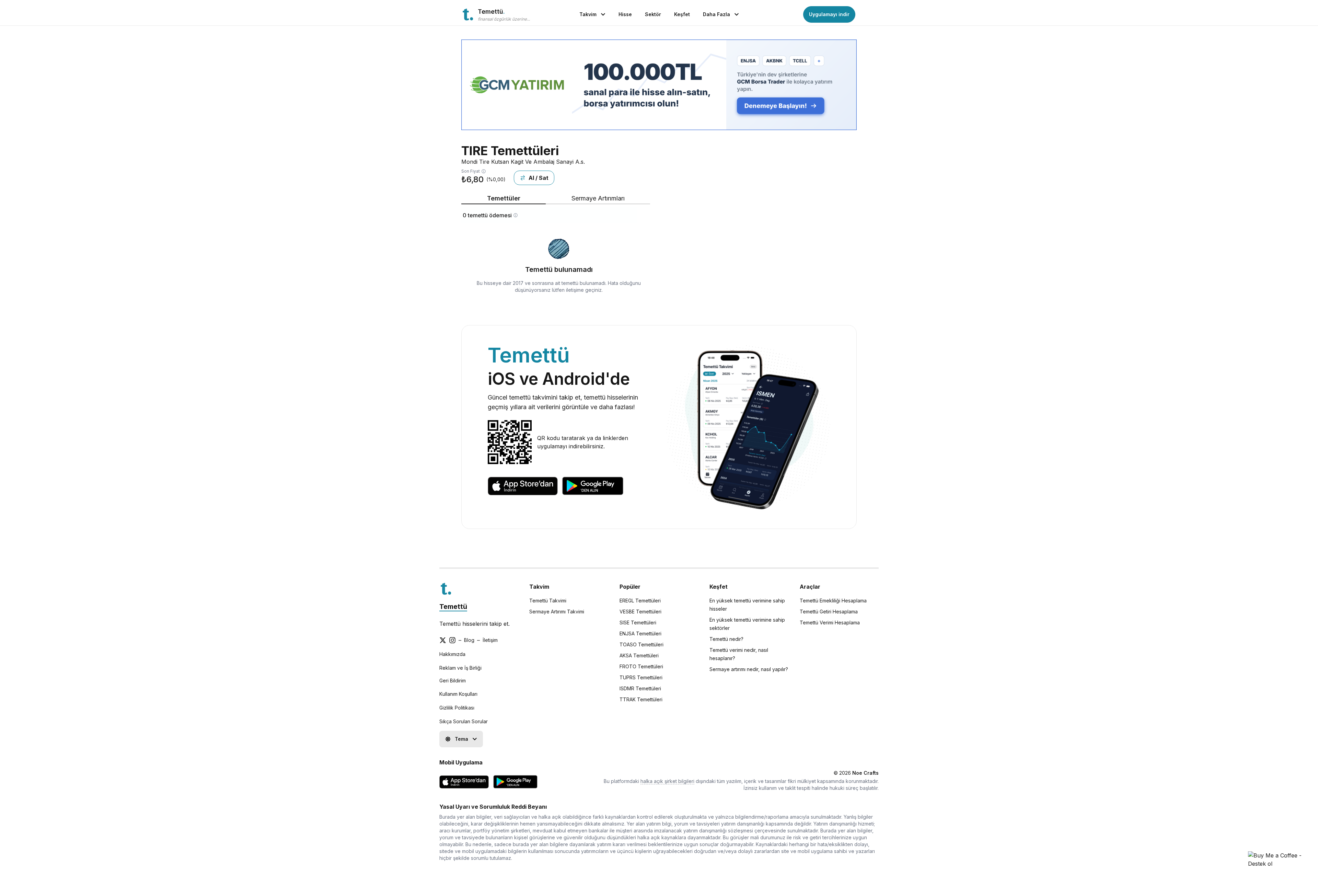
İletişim (490, 640)
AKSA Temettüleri (639, 655)
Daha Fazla (716, 14)
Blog (469, 640)
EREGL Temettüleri (640, 600)
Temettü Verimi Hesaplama (830, 622)
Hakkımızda (452, 654)
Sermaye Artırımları (598, 198)
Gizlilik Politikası (456, 708)
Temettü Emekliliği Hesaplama (833, 600)
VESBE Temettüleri (640, 611)
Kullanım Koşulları (458, 694)
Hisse (625, 14)
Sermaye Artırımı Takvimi (556, 611)
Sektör (653, 14)
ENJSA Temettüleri (640, 633)
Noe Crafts (865, 773)
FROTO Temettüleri (641, 666)
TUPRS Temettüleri (641, 677)
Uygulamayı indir (829, 14)
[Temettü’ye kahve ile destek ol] (1279, 859)
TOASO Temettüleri (641, 644)
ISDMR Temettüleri (640, 688)
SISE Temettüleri (638, 622)
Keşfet (682, 14)
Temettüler (503, 198)
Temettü (453, 606)
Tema (461, 739)
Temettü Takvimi (547, 600)
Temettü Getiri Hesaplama (829, 611)
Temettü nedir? (726, 639)
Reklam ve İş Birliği (460, 668)
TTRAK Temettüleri (641, 699)
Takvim (588, 14)
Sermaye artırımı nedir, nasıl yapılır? (748, 669)
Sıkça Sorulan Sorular (463, 721)
